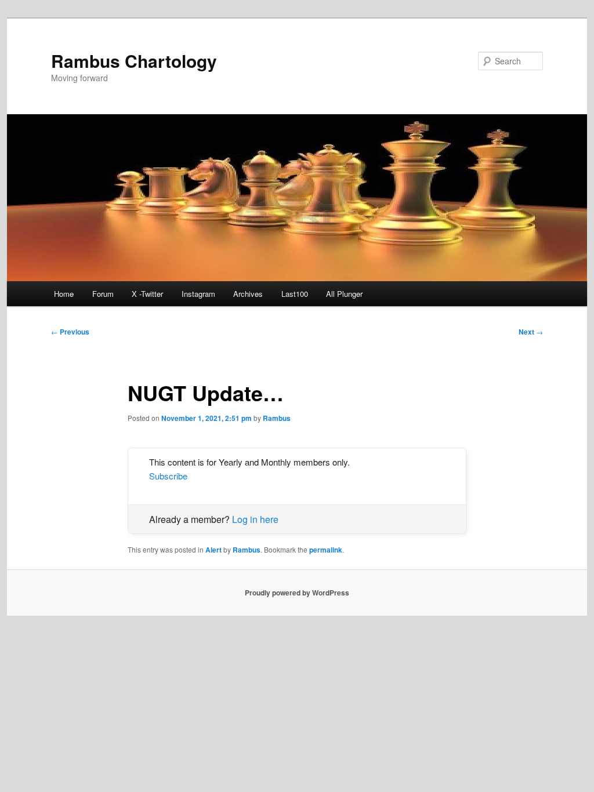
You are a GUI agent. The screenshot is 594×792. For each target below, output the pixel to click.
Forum (103, 293)
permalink (325, 549)
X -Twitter (147, 293)
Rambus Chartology (134, 60)
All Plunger (344, 293)
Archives (248, 293)
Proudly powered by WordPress (297, 592)
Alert (213, 549)
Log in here (255, 519)
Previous (70, 331)
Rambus (277, 418)
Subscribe (168, 476)
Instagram (198, 293)
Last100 (294, 293)
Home (64, 293)
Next (531, 331)
